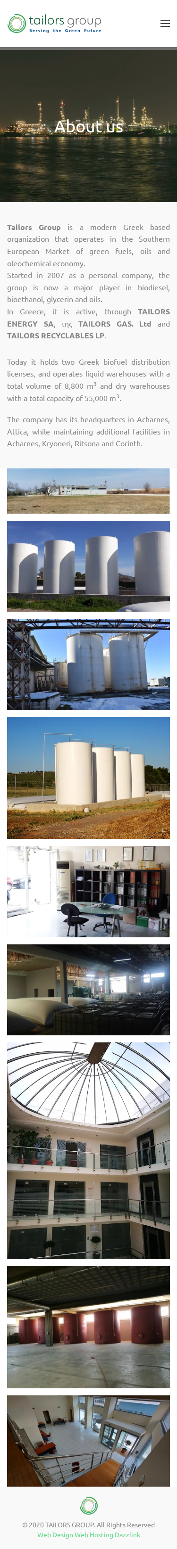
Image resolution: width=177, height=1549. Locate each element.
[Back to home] (54, 23)
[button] (165, 23)
